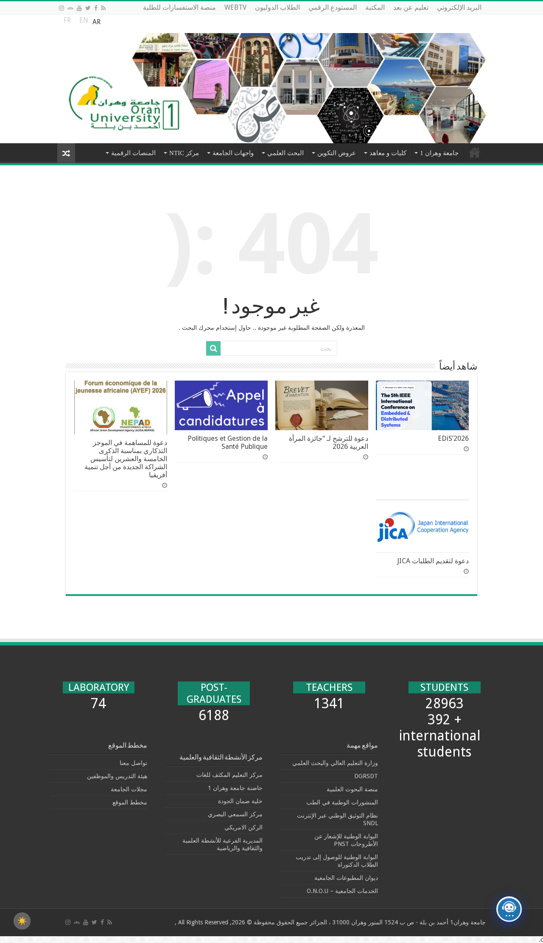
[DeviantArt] (70, 8)
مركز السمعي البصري (235, 814)
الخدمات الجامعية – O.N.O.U (342, 890)
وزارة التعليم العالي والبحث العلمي (335, 762)
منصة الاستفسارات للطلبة (179, 7)
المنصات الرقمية (133, 153)
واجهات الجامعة (233, 153)
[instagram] (61, 8)
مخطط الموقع (129, 802)
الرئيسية (475, 152)
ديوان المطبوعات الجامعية (346, 877)
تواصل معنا (133, 762)
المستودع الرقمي (332, 7)
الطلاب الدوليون (277, 7)
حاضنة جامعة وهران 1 (235, 787)
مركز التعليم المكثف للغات (229, 774)
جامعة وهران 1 (439, 153)
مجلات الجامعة (129, 789)
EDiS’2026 (453, 438)
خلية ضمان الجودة (240, 801)
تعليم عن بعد (410, 7)
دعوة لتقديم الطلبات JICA (433, 561)
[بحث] (213, 348)
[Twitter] (88, 8)
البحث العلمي (285, 153)
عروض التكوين (336, 153)
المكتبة (375, 7)
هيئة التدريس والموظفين (117, 776)
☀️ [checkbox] (22, 921)
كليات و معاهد (387, 153)
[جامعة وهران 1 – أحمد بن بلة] (271, 78)
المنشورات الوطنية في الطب (342, 802)
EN (83, 22)
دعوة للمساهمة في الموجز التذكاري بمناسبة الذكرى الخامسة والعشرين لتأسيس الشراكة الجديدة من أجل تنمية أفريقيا (125, 459)
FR (67, 22)
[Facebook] (95, 8)
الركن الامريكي (243, 827)
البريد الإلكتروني (459, 7)
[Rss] (103, 8)
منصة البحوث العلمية (352, 789)
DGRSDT (366, 776)
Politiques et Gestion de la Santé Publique (228, 442)
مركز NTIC (184, 153)
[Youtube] (79, 8)
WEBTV (235, 7)
